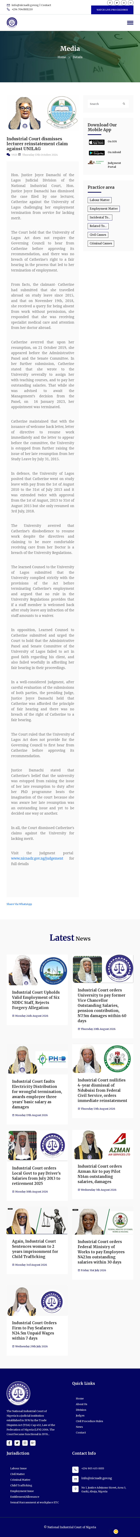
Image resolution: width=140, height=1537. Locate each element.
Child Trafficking (21, 1485)
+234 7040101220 (22, 9)
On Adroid (114, 152)
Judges (80, 1415)
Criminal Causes (101, 243)
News (79, 1427)
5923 (14, 154)
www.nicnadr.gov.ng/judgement (37, 858)
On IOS (112, 141)
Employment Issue (22, 1491)
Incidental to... (100, 217)
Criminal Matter (20, 1479)
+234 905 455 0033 (92, 1468)
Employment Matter (104, 208)
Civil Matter (17, 1474)
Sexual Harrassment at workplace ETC (34, 1502)
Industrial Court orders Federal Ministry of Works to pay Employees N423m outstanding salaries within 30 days (101, 1251)
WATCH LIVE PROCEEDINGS (112, 9)
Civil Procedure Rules (89, 1421)
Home (62, 57)
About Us (81, 1404)
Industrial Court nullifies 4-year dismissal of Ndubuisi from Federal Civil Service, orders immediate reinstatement (102, 1090)
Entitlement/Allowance (24, 1496)
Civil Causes (98, 235)
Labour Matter (100, 200)
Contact (81, 1432)
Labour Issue (18, 1468)
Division (81, 1410)
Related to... (98, 226)
